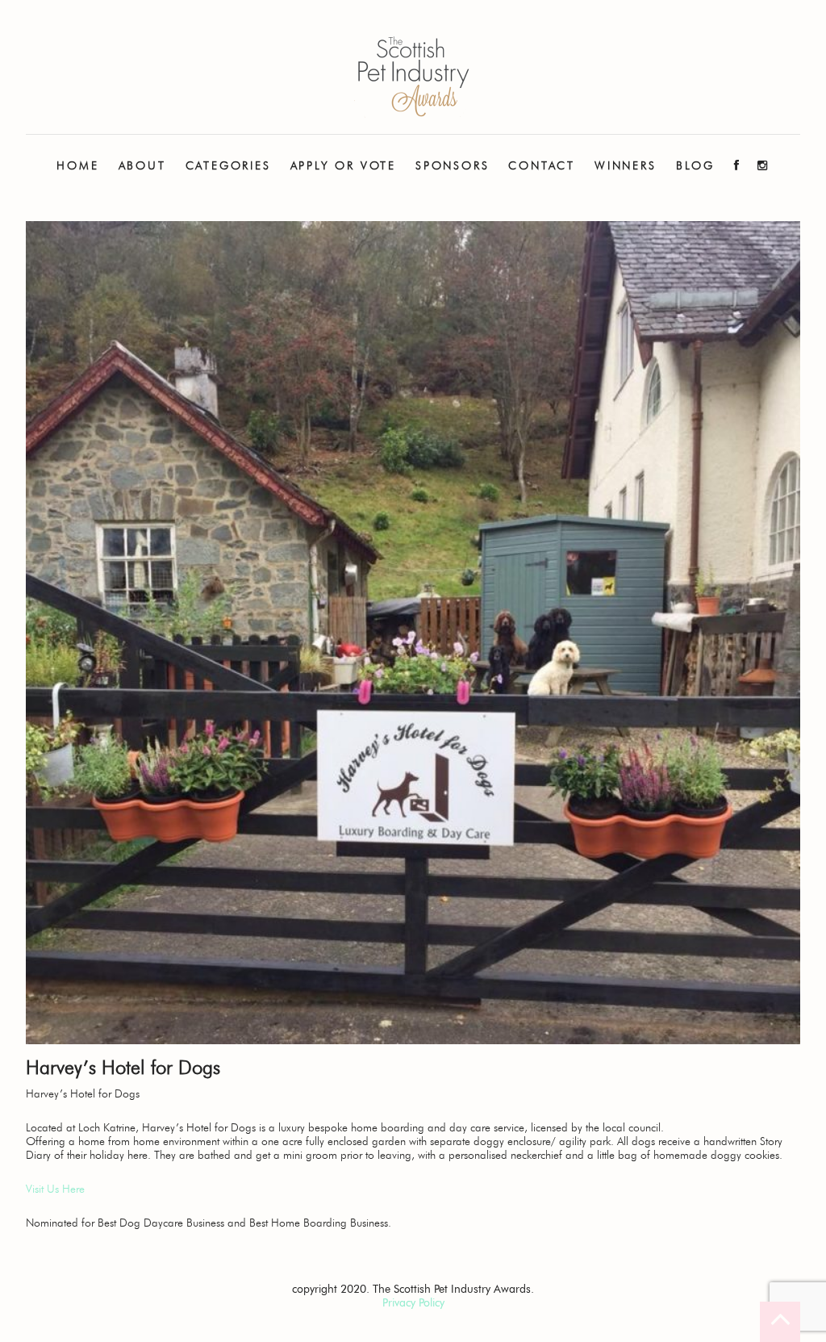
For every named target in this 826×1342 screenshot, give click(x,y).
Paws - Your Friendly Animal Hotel (413, 77)
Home (77, 166)
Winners (625, 166)
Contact (541, 166)
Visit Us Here (55, 1189)
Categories (228, 166)
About (142, 166)
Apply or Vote (343, 166)
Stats (142, 217)
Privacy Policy (413, 1303)
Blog (695, 166)
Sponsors (452, 166)
